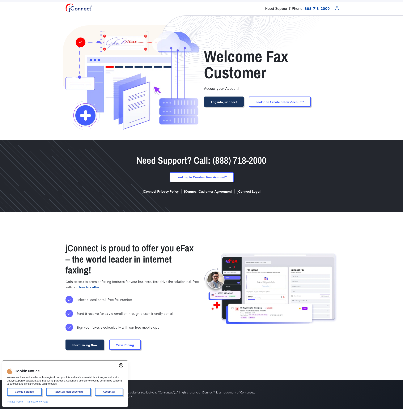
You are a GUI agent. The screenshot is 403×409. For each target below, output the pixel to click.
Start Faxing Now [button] (84, 344)
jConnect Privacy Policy (161, 191)
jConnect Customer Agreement (208, 191)
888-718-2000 (317, 8)
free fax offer (89, 287)
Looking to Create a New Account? (202, 177)
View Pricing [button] (125, 344)
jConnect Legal (248, 191)
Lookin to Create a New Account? (280, 101)
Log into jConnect (224, 101)
